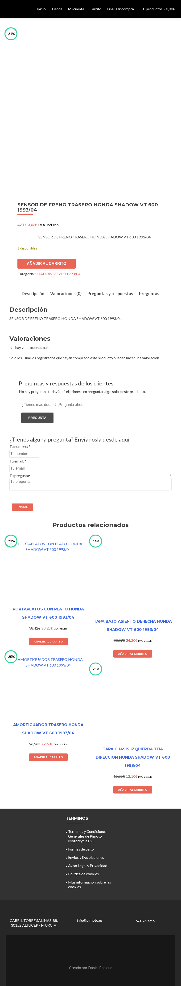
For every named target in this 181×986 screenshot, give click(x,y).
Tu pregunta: (19, 475)
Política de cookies (83, 873)
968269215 (145, 921)
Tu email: (16, 461)
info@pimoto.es (90, 920)
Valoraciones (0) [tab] (66, 293)
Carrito (95, 9)
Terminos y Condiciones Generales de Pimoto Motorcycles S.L (87, 836)
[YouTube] (93, 955)
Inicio (41, 9)
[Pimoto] (17, 9)
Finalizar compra (120, 9)
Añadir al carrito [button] (48, 641)
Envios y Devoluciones (86, 857)
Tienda (56, 9)
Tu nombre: (18, 446)
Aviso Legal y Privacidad (87, 865)
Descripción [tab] (33, 293)
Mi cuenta (76, 9)
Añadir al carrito (46, 264)
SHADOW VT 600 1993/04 (57, 273)
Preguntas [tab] (149, 293)
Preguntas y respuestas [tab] (110, 293)
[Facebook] (87, 955)
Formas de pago (81, 849)
